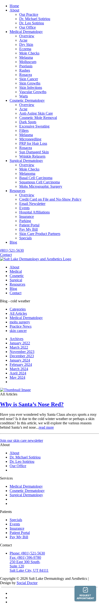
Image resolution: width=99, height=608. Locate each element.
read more (46, 427)
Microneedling (30, 139)
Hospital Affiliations (34, 212)
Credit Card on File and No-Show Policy (50, 199)
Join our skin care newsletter (21, 440)
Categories (18, 309)
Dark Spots (27, 122)
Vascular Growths (32, 92)
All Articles (18, 313)
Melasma (26, 57)
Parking (25, 221)
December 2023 (22, 356)
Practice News (20, 326)
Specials (25, 238)
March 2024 (19, 369)
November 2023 (22, 352)
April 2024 (18, 373)
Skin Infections (30, 87)
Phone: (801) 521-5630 (27, 553)
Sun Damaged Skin (34, 152)
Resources (17, 191)
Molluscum (27, 62)
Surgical (16, 280)
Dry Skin (26, 45)
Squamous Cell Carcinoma (39, 182)
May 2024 (17, 377)
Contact (6, 255)
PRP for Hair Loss (33, 143)
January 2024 (20, 360)
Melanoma (27, 173)
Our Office (27, 27)
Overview (26, 36)
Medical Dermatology (26, 32)
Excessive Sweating (34, 126)
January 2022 (20, 343)
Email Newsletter (32, 204)
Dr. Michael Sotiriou (34, 19)
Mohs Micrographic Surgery (40, 186)
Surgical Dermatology (26, 161)
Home (14, 6)
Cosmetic (17, 276)
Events (24, 208)
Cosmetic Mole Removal (38, 118)
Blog (13, 242)
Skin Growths (29, 83)
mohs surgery (20, 322)
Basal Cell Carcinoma (35, 178)
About (14, 10)
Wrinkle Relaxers (32, 156)
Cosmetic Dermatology (27, 100)
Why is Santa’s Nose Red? (32, 404)
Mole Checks (29, 53)
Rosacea (25, 75)
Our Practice (28, 14)
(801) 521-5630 (12, 250)
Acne (23, 40)
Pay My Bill (28, 229)
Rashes (24, 70)
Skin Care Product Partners (39, 234)
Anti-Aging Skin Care (36, 113)
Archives (16, 339)
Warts (23, 96)
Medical (16, 271)
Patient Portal (29, 225)
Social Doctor (27, 583)
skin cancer (18, 331)
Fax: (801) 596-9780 (25, 557)
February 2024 (21, 365)
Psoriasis (25, 66)
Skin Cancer (28, 79)
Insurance (26, 216)
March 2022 (19, 347)
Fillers (24, 130)
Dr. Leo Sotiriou (31, 23)
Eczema (25, 49)
